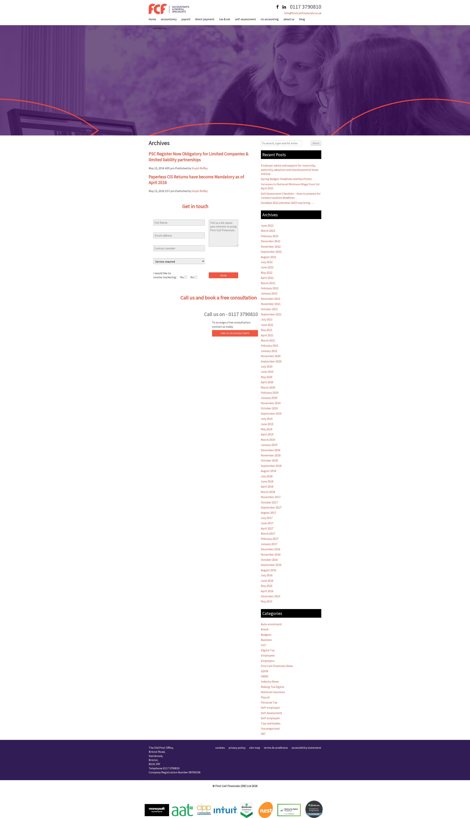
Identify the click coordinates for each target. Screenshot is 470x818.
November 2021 (271, 304)
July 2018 (266, 476)
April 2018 (267, 486)
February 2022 (269, 288)
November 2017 (271, 497)
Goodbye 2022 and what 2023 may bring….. (287, 203)
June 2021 (267, 325)
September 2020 (271, 361)
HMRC (265, 676)
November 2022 (271, 246)
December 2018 (270, 450)
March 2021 (268, 340)
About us (288, 19)
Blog (302, 19)
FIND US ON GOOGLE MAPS (235, 333)
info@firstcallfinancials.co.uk (302, 13)
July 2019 (266, 418)
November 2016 (271, 554)
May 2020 (266, 377)
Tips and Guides (270, 723)
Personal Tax (269, 702)
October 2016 (269, 559)
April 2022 (267, 278)
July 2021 (266, 319)
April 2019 (267, 434)
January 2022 (269, 293)
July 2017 (266, 518)
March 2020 (268, 387)
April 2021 (267, 335)
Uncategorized (270, 728)
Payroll (185, 19)
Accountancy (169, 19)
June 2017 (267, 523)
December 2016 (270, 549)
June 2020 (267, 371)
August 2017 (268, 512)
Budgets (266, 634)
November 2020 (271, 356)
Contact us (159, 28)
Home (152, 19)
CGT (263, 645)
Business (266, 640)
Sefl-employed (270, 707)
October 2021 (269, 309)
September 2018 (271, 466)
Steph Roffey (200, 168)
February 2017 (269, 538)
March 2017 (268, 533)
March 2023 (268, 230)
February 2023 (269, 236)
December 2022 (270, 241)
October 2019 (269, 408)
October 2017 (269, 502)
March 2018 (268, 492)
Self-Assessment (245, 19)
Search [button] (316, 143)
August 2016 (268, 570)
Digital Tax (267, 650)
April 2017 (267, 528)
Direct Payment (204, 19)
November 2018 (271, 455)
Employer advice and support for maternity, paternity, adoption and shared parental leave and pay (289, 170)
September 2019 (271, 413)
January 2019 (269, 445)
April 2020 (267, 382)
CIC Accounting (270, 19)
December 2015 (270, 596)
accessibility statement (306, 747)
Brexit (265, 629)
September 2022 (271, 251)
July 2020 (266, 366)
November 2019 (271, 403)
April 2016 (267, 591)
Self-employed (270, 718)
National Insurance (273, 692)
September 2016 (271, 565)
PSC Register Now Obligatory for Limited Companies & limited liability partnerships (198, 156)
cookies (220, 747)
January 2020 (269, 398)
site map (254, 747)
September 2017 (271, 507)
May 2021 (266, 330)
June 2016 (267, 580)
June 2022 (267, 267)
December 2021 (270, 298)
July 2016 (266, 575)
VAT (263, 733)
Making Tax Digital (272, 687)
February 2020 (269, 392)
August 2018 (268, 471)
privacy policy (237, 747)
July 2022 (266, 262)
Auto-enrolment (271, 624)
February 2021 (269, 345)
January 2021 (269, 351)
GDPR (264, 671)
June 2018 (267, 481)
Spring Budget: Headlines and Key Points (286, 179)
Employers (267, 661)
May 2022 (266, 272)
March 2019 (268, 439)
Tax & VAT (224, 19)
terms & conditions (276, 747)
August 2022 (268, 257)
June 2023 (267, 225)
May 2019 (266, 429)
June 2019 (267, 424)
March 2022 (268, 283)
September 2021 (271, 314)
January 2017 (269, 544)
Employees (268, 655)
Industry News (270, 681)
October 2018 (269, 460)
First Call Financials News (277, 666)
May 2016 (266, 586)
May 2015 (266, 601)
